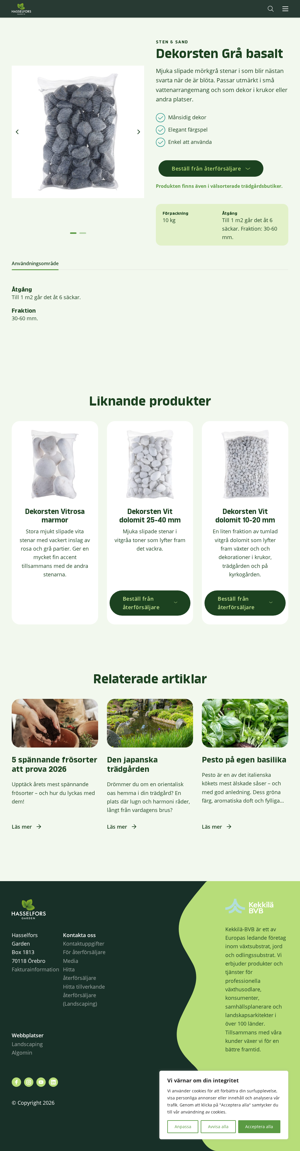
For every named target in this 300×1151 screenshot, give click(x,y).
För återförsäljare (84, 952)
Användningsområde (35, 263)
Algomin (22, 1052)
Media (70, 960)
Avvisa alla (218, 1126)
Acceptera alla (259, 1126)
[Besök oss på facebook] (16, 1082)
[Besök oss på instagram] (28, 1082)
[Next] (138, 132)
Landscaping (27, 1044)
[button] (270, 9)
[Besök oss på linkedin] (53, 1082)
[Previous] (17, 132)
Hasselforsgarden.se (30, 9)
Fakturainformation (35, 969)
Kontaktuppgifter (83, 943)
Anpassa (183, 1126)
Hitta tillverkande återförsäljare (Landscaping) (84, 995)
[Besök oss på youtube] (41, 1082)
